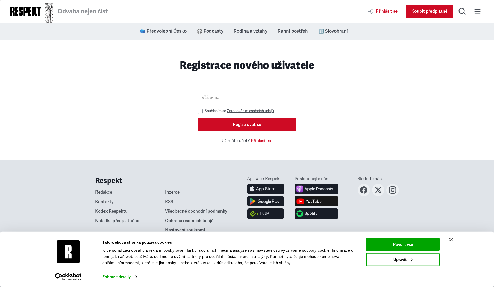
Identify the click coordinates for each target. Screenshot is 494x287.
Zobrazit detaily (116, 277)
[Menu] (477, 11)
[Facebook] (364, 194)
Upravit (400, 259)
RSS (169, 201)
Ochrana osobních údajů (189, 220)
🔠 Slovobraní (333, 31)
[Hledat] (462, 11)
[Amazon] (265, 213)
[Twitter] (378, 194)
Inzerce (172, 192)
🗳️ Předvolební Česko (163, 31)
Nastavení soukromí (185, 230)
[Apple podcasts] (316, 189)
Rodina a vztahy (250, 31)
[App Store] (265, 189)
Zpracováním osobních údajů (250, 111)
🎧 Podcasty (210, 31)
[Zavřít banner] (451, 239)
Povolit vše (403, 244)
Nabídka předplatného (117, 220)
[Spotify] (316, 213)
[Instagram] (392, 194)
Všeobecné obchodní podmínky (196, 211)
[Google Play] (265, 201)
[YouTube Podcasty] (316, 201)
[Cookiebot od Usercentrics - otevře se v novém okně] (68, 277)
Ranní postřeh (293, 31)
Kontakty (104, 201)
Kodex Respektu (111, 211)
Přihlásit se (261, 140)
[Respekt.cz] (25, 11)
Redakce (103, 192)
